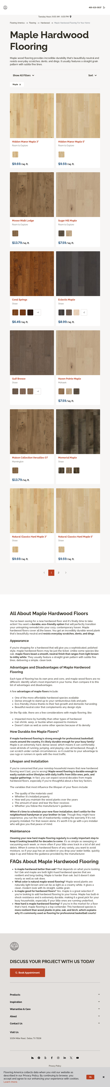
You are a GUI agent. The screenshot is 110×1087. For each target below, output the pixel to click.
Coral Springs (19, 299)
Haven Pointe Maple (69, 378)
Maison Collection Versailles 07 (30, 457)
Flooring (32, 23)
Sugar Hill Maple (67, 220)
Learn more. (11, 1081)
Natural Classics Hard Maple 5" (75, 536)
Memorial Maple (67, 457)
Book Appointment (29, 972)
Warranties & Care (20, 1009)
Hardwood (45, 23)
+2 (84, 312)
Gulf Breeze (18, 378)
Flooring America (17, 23)
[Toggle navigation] (104, 7)
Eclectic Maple (66, 299)
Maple (15, 84)
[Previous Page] (44, 573)
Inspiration (16, 1002)
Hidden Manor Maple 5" (71, 141)
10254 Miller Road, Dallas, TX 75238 (25, 1038)
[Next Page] (66, 573)
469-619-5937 (95, 7)
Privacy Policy (55, 1066)
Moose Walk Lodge (23, 220)
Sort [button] (90, 75)
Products (15, 994)
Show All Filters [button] (22, 75)
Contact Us (16, 1023)
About (13, 1016)
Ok (90, 1077)
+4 (38, 312)
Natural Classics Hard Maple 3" (29, 536)
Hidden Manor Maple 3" (25, 141)
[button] (20, 84)
